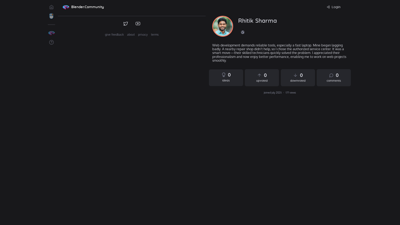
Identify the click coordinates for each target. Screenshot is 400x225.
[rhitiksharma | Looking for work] (222, 26)
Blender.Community (87, 7)
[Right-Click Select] (51, 16)
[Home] (66, 7)
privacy (143, 34)
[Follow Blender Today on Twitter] (125, 24)
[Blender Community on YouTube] (138, 24)
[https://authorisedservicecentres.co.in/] (242, 32)
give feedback (114, 34)
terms (155, 34)
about (131, 34)
